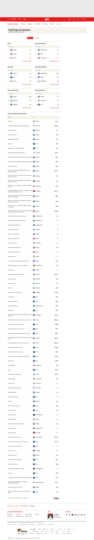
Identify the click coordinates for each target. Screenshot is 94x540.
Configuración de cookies (42, 524)
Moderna (39, 534)
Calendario (45, 24)
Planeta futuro (63, 531)
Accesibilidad (50, 524)
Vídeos (24, 19)
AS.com (64, 529)
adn (68, 529)
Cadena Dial (52, 531)
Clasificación (37, 24)
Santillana (46, 529)
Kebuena (68, 531)
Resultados (13, 19)
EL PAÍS (33, 529)
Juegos (69, 19)
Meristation (70, 534)
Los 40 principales (39, 529)
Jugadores (36, 38)
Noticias (23, 24)
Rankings (52, 24)
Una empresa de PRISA (22, 530)
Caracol (74, 529)
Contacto (9, 524)
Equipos (58, 24)
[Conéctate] (78, 19)
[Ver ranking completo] (58, 121)
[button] (22, 534)
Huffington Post (35, 531)
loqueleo (63, 534)
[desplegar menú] (8, 19)
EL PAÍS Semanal (57, 531)
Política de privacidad (22, 524)
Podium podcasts (46, 534)
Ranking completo (26, 61)
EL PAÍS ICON (52, 534)
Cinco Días (47, 531)
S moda (58, 534)
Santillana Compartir (53, 529)
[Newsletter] (74, 19)
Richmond (32, 533)
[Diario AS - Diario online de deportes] (47, 19)
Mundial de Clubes (12, 24)
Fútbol (19, 19)
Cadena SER (60, 529)
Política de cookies (31, 524)
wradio (42, 531)
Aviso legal (15, 524)
